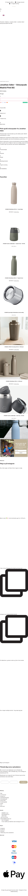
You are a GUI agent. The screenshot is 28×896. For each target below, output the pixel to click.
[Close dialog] (26, 440)
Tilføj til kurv (14, 99)
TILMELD (23, 782)
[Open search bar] (0, 9)
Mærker (7, 21)
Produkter (2, 21)
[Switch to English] (3, 15)
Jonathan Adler (13, 21)
